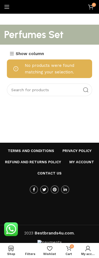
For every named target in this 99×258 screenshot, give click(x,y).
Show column (30, 53)
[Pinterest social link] (55, 189)
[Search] (85, 90)
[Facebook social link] (34, 189)
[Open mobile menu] (6, 6)
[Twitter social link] (44, 189)
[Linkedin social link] (65, 189)
